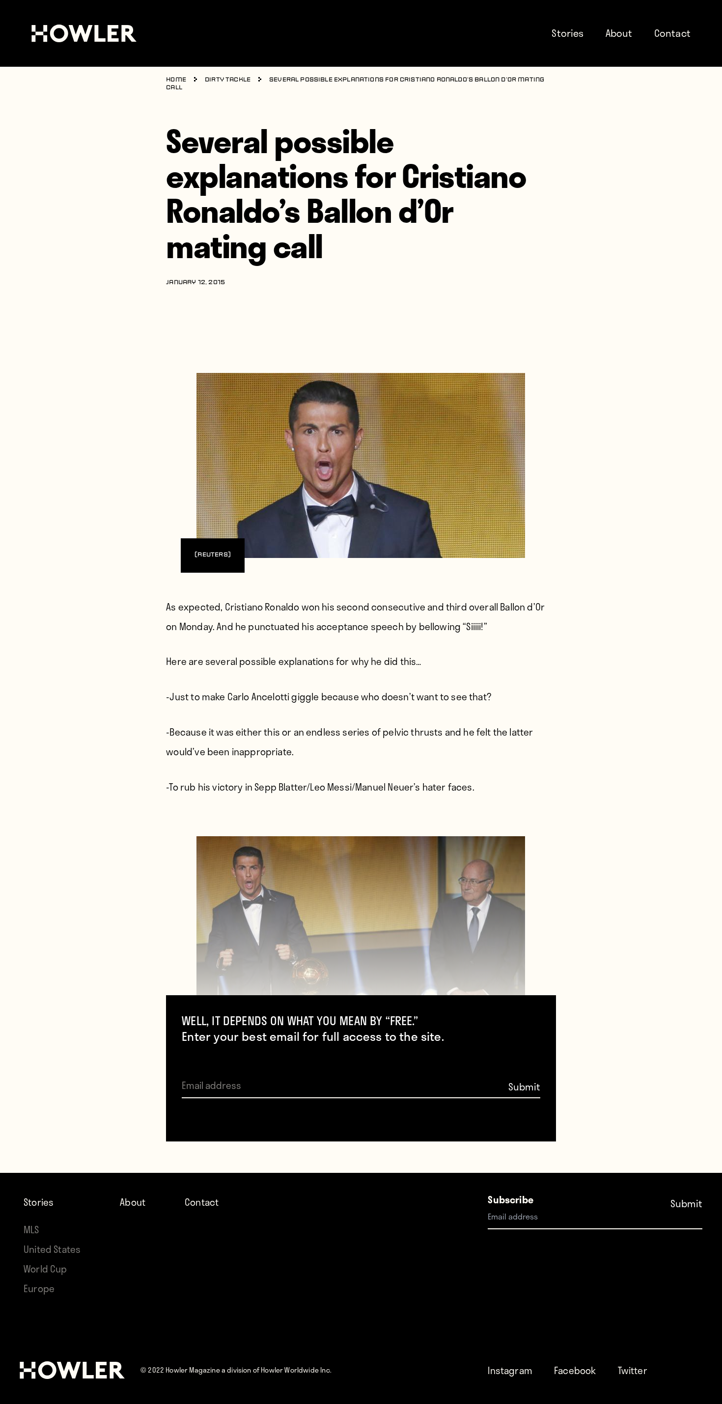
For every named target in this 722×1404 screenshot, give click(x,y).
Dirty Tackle (227, 80)
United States (52, 1249)
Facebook (575, 1370)
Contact (672, 33)
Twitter (632, 1370)
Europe (39, 1288)
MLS (31, 1229)
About (619, 33)
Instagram (510, 1370)
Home (176, 80)
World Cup (45, 1269)
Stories (567, 33)
